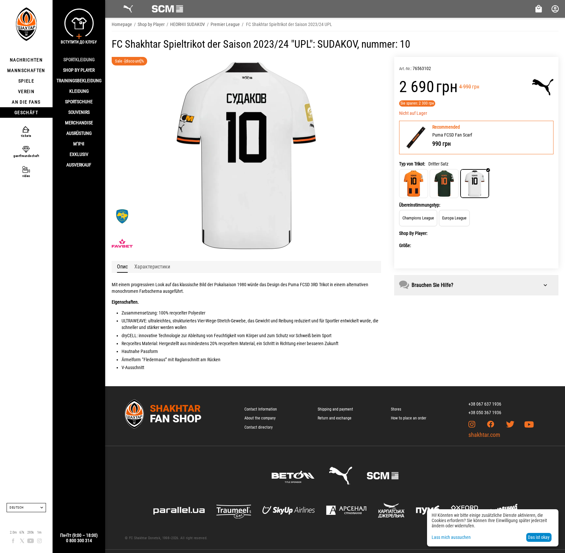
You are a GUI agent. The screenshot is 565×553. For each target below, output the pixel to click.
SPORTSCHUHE (79, 101)
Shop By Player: (413, 233)
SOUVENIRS (79, 112)
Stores (396, 409)
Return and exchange (334, 418)
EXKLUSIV (79, 154)
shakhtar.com (484, 434)
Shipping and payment (335, 409)
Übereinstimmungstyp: (419, 205)
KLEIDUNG (79, 91)
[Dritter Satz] (474, 183)
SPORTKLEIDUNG (79, 59)
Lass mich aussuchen (451, 537)
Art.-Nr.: (405, 68)
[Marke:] (543, 87)
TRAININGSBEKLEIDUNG (79, 80)
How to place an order (408, 418)
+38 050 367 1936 (484, 412)
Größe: (405, 245)
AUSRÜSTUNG (79, 133)
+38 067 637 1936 (484, 404)
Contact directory (258, 427)
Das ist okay (539, 537)
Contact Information (260, 409)
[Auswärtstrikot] (444, 183)
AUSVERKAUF (78, 164)
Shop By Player (79, 70)
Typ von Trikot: (412, 163)
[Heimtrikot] (413, 183)
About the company (260, 418)
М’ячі (78, 143)
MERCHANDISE (79, 122)
